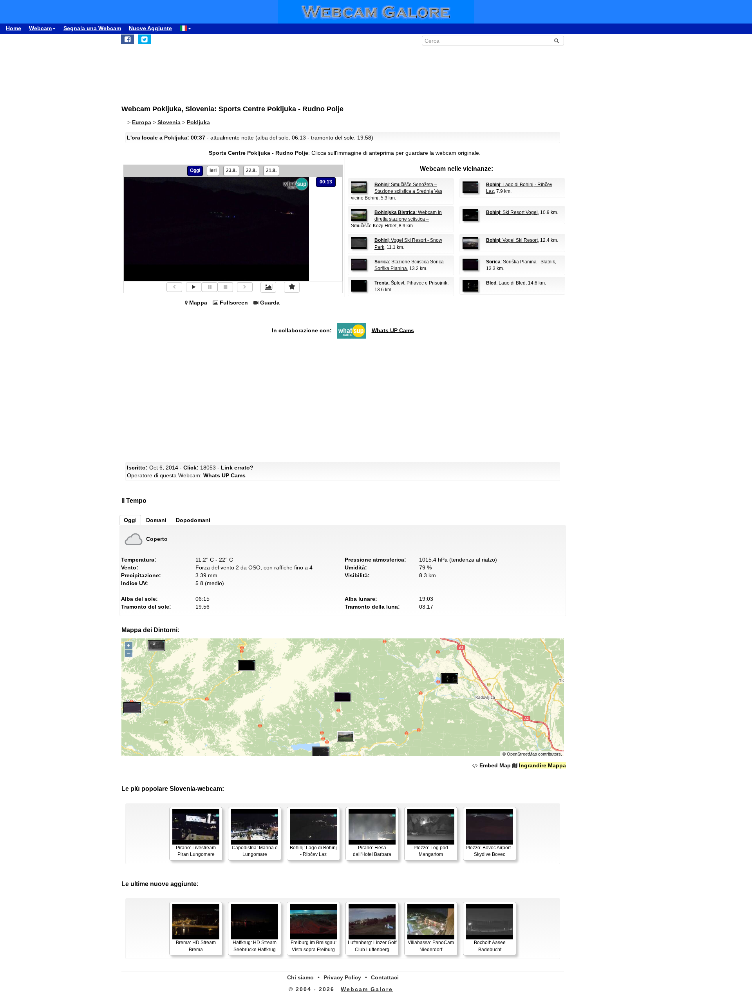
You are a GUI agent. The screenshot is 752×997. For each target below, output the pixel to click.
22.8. (251, 170)
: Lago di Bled (506, 283)
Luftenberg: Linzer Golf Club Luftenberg (372, 946)
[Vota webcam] (292, 287)
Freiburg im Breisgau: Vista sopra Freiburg (313, 946)
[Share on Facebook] (127, 39)
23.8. (231, 170)
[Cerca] (556, 41)
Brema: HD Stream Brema (196, 946)
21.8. (271, 170)
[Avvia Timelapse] (194, 287)
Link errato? (237, 467)
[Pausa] (209, 287)
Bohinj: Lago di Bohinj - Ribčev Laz (313, 851)
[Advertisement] (313, 71)
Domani (156, 520)
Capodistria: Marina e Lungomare (255, 851)
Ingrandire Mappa (542, 765)
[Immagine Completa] (268, 287)
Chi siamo (300, 977)
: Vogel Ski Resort (512, 240)
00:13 (326, 182)
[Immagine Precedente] (174, 287)
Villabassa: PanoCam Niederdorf (431, 946)
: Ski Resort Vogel (512, 212)
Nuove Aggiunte (150, 28)
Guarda (270, 302)
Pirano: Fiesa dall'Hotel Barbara (372, 851)
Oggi (195, 170)
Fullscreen (234, 302)
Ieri (213, 170)
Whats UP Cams (393, 330)
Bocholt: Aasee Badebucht (490, 946)
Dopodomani (193, 520)
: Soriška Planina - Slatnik (520, 262)
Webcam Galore (367, 989)
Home (13, 28)
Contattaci (385, 977)
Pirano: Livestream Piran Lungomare (196, 851)
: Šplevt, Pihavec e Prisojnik (410, 283)
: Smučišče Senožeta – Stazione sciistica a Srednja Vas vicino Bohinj (396, 191)
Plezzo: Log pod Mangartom (431, 851)
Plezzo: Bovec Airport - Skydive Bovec (489, 851)
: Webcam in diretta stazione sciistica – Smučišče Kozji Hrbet (396, 219)
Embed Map (495, 765)
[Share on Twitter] (144, 39)
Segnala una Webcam (92, 28)
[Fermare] (225, 287)
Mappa (198, 302)
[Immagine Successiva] (245, 287)
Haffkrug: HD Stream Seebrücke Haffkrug (255, 946)
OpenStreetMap (522, 754)
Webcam (40, 28)
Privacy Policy (342, 977)
